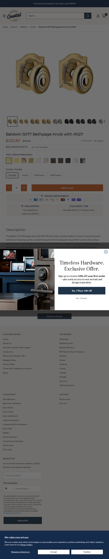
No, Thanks (81, 298)
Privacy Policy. (26, 544)
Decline (87, 552)
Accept (54, 552)
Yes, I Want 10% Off (82, 290)
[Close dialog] (106, 252)
